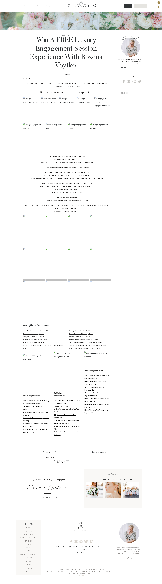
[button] (156, 18)
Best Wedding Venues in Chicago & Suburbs (38, 331)
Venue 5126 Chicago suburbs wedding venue (84, 348)
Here (80, 192)
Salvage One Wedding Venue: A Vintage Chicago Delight (88, 345)
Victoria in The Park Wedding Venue (35, 340)
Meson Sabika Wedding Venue (33, 334)
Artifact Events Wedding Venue (79, 337)
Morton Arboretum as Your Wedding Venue (83, 340)
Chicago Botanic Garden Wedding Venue (82, 331)
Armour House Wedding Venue (33, 342)
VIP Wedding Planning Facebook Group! (67, 211)
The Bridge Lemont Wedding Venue (81, 334)
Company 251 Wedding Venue (33, 337)
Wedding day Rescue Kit (61, 406)
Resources (67, 74)
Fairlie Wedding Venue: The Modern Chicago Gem (85, 342)
